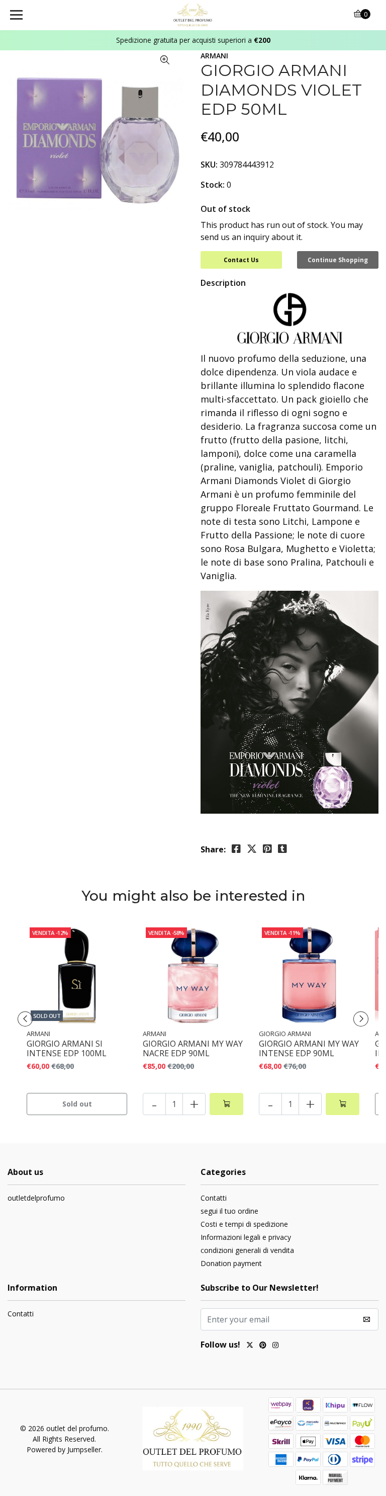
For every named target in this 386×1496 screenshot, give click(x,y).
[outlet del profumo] (193, 15)
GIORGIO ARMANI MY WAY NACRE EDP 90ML (193, 1048)
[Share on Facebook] (236, 849)
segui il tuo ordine (229, 1211)
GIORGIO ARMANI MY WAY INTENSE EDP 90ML (309, 1048)
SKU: (209, 164)
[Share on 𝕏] (252, 849)
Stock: (213, 184)
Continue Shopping (338, 260)
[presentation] (25, 1019)
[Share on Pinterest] (267, 849)
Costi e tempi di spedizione (244, 1224)
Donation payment (231, 1263)
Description (223, 282)
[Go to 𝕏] (249, 1346)
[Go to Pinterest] (262, 1346)
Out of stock (225, 208)
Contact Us (241, 260)
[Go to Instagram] (275, 1346)
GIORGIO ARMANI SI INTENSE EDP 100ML (67, 1048)
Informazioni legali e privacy (246, 1237)
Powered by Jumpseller (64, 1449)
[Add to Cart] (226, 1104)
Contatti (214, 1198)
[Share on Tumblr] (282, 849)
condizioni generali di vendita (247, 1250)
